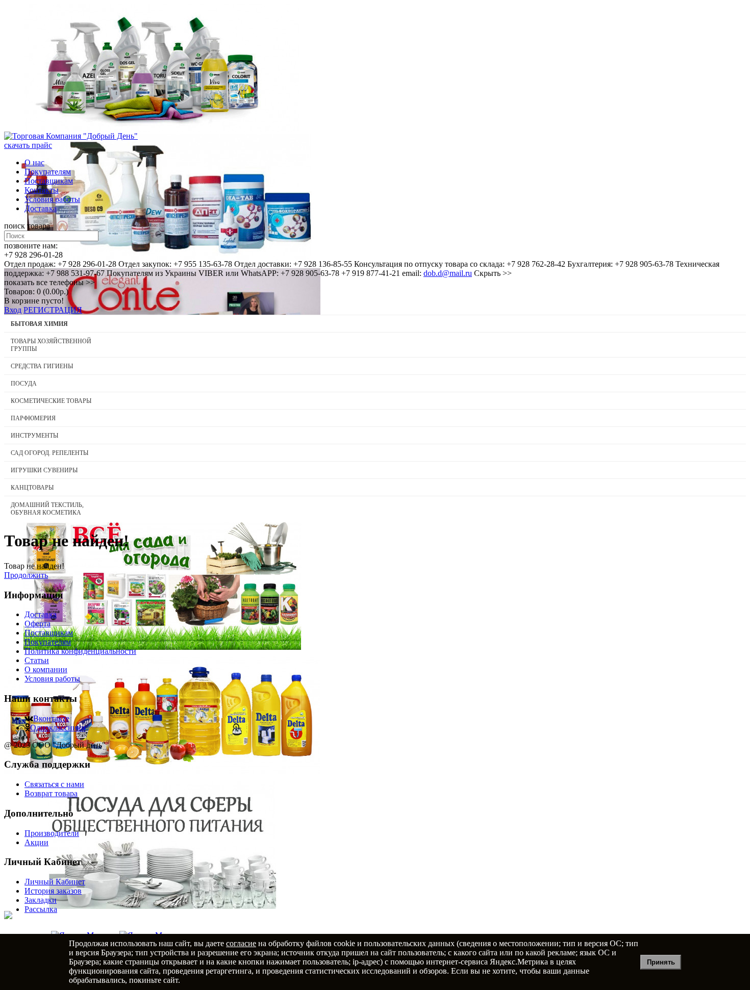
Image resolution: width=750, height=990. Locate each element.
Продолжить (26, 575)
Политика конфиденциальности (80, 651)
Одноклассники (58, 727)
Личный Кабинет (54, 881)
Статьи (36, 660)
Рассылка (40, 909)
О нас (34, 162)
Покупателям (47, 171)
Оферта (37, 623)
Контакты (41, 190)
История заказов (53, 890)
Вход (12, 310)
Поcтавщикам (48, 180)
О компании (45, 669)
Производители (51, 833)
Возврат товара (51, 793)
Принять (661, 962)
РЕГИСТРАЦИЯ (52, 310)
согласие (241, 943)
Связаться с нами (54, 784)
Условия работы (52, 199)
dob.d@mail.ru (447, 273)
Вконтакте (51, 718)
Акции (36, 842)
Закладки (40, 900)
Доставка (40, 208)
